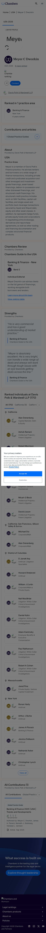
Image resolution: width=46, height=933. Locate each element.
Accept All (23, 474)
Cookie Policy (14, 467)
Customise (23, 480)
